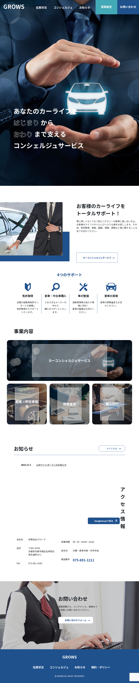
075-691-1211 (83, 560)
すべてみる (112, 448)
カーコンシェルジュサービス (97, 257)
